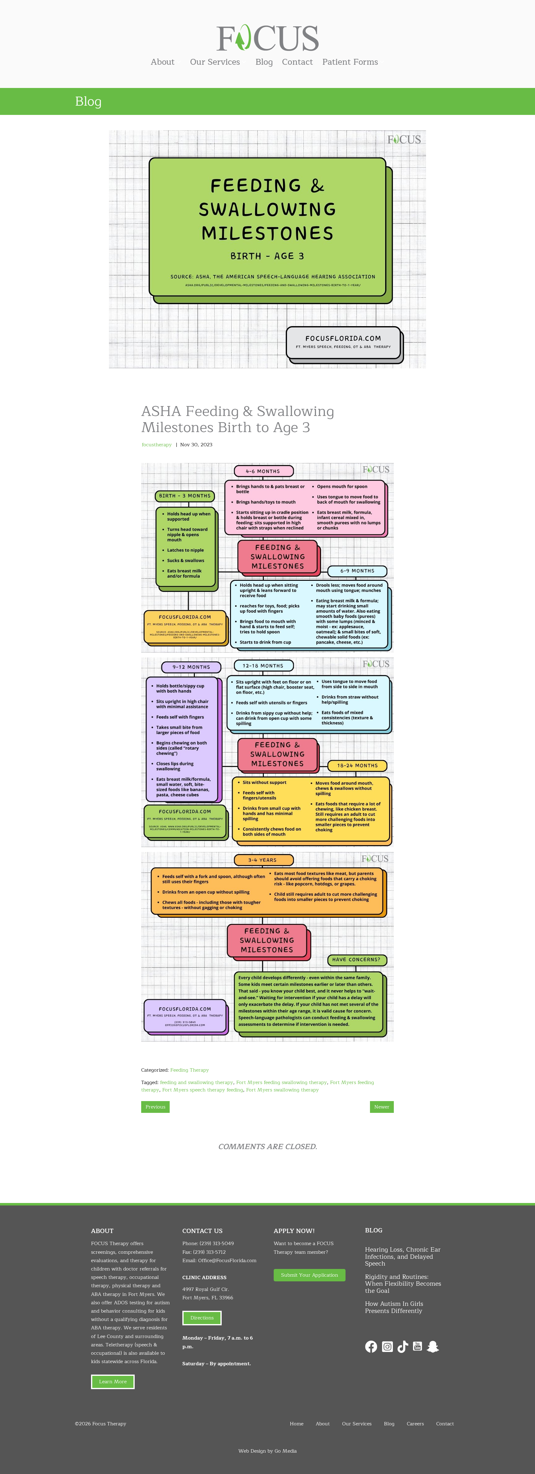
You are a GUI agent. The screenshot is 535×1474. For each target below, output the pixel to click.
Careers (415, 1424)
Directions (202, 1318)
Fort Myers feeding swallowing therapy (281, 1082)
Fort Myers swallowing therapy (282, 1090)
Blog (264, 62)
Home (296, 1424)
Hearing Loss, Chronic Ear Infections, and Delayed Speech (403, 1256)
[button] (310, 1275)
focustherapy (157, 445)
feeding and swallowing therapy (196, 1082)
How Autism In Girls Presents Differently (394, 1307)
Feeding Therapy (189, 1070)
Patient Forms (350, 62)
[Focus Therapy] (267, 37)
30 (194, 445)
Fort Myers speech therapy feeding (202, 1090)
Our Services (215, 62)
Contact (297, 62)
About (163, 62)
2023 (206, 445)
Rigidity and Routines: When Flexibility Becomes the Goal (403, 1284)
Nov (185, 445)
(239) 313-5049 (217, 1244)
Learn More (113, 1382)
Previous (155, 1107)
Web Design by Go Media (267, 1451)
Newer (381, 1107)
